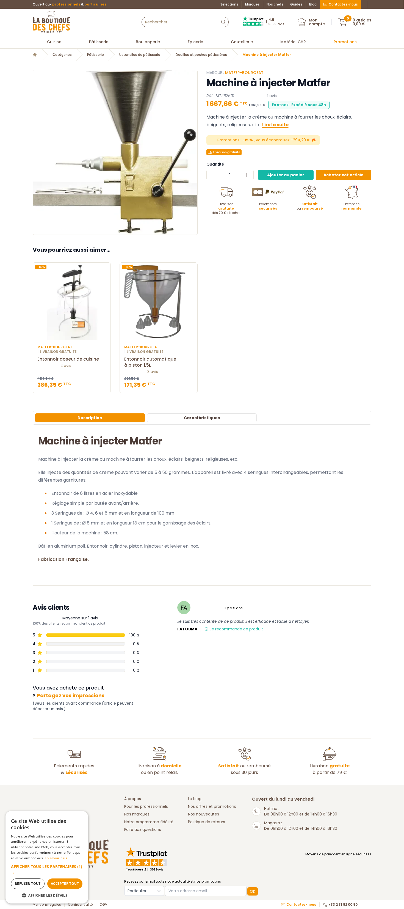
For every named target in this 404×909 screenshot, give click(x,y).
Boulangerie (148, 42)
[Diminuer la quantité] (214, 175)
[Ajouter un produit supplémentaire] (246, 175)
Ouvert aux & (69, 4)
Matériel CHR (293, 42)
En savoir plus (56, 858)
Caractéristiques (202, 418)
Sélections (229, 4)
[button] (46, 869)
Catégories (62, 55)
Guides (296, 4)
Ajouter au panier (285, 175)
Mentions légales (47, 904)
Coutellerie (242, 42)
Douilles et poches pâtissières (201, 55)
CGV (103, 904)
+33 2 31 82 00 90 (343, 904)
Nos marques (137, 814)
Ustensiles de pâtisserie (139, 55)
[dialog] (46, 857)
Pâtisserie (98, 42)
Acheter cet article (343, 175)
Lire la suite (275, 125)
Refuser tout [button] (28, 883)
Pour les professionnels (146, 806)
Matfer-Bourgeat (244, 72)
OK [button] (252, 891)
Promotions (345, 42)
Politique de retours (206, 822)
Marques (252, 4)
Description (90, 418)
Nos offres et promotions (212, 806)
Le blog (194, 798)
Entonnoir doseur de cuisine (68, 359)
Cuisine (54, 42)
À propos (132, 798)
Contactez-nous (343, 4)
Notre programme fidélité (148, 822)
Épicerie (195, 42)
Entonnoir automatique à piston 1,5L (150, 362)
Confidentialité (80, 904)
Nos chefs (275, 4)
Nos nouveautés (203, 814)
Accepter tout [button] (65, 883)
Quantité (215, 164)
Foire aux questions (142, 829)
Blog (313, 4)
